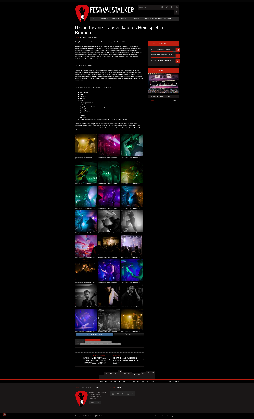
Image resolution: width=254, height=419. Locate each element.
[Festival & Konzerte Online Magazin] (112, 9)
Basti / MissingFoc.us (93, 340)
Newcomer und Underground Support (157, 19)
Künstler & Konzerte (120, 19)
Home (94, 19)
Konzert (91, 344)
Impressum (174, 416)
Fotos (96, 342)
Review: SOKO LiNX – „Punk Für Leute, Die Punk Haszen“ (164, 49)
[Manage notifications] (4, 414)
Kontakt (136, 19)
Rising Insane (115, 344)
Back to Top (173, 381)
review (107, 344)
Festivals (104, 19)
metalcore (99, 344)
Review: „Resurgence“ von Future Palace (164, 55)
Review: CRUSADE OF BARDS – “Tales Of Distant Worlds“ (164, 60)
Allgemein (88, 342)
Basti (77, 37)
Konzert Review (105, 342)
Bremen (83, 344)
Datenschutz (164, 416)
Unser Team (95, 402)
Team (156, 416)
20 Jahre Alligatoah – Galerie (160, 96)
